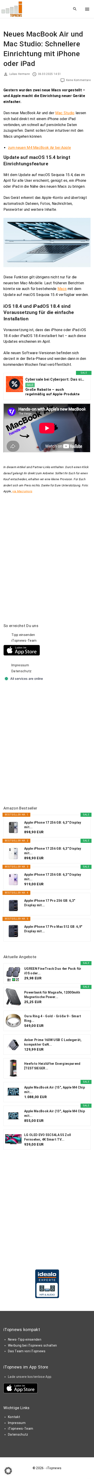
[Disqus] (47, 551)
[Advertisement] (47, 744)
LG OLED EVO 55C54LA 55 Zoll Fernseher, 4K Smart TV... (47, 1137)
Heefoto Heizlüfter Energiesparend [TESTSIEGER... (52, 1066)
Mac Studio (64, 113)
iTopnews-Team (24, 640)
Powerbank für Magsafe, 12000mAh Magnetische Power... (52, 995)
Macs (62, 289)
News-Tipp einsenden (24, 1339)
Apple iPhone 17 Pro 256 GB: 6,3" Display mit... (49, 903)
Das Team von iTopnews (27, 1351)
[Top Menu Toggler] (87, 9)
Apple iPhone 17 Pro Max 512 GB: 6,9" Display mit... (53, 929)
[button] (8, 1471)
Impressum (20, 665)
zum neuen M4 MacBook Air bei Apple (39, 147)
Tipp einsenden (23, 635)
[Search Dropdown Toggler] (75, 9)
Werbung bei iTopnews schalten (32, 1345)
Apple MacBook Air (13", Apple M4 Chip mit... (54, 1113)
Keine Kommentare (78, 80)
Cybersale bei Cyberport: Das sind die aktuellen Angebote (55, 379)
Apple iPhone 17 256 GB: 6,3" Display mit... (52, 825)
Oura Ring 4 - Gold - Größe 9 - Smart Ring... (52, 1018)
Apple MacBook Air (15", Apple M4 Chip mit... (54, 1090)
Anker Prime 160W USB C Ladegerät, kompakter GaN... (53, 1042)
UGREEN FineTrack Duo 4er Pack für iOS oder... (52, 971)
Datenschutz (21, 671)
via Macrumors (22, 491)
